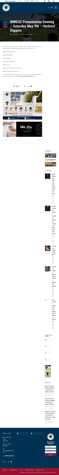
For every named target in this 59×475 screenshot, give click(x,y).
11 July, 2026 (53, 324)
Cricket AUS (40, 470)
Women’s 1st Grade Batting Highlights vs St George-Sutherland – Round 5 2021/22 (50, 415)
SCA (22, 470)
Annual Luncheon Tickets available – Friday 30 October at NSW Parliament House (54, 220)
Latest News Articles (27, 34)
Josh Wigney (53, 202)
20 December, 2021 (51, 393)
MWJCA (5, 470)
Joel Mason (15, 34)
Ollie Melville (50, 395)
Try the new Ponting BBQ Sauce (54, 250)
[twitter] (53, 1)
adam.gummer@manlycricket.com (12, 71)
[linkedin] (49, 1)
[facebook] (44, 1)
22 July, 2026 (53, 291)
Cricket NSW (29, 470)
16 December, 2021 (51, 421)
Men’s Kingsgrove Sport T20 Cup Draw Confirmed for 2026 (54, 183)
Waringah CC (14, 470)
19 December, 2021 (51, 406)
